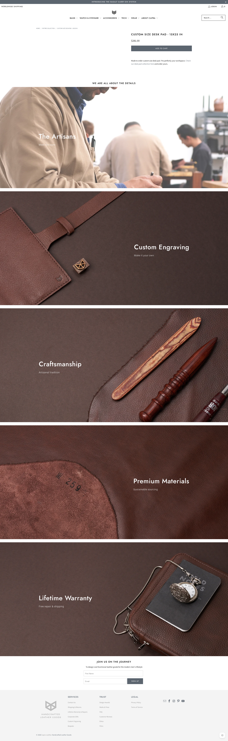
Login (214, 6)
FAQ (100, 712)
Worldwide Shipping (12, 6)
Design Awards (104, 702)
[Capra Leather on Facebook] (169, 701)
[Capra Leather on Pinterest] (178, 701)
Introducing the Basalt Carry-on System (114, 2)
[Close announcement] (225, 2)
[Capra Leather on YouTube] (183, 701)
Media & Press (104, 707)
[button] (74, 18)
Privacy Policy (136, 702)
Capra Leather (46, 735)
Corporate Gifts (73, 717)
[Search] (222, 18)
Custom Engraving (74, 721)
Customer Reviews (105, 717)
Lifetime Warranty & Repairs (77, 712)
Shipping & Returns (74, 707)
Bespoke (71, 726)
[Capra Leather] (114, 13)
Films (101, 726)
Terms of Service (137, 707)
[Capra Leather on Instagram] (174, 701)
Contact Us (71, 702)
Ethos (101, 721)
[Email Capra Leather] (165, 701)
